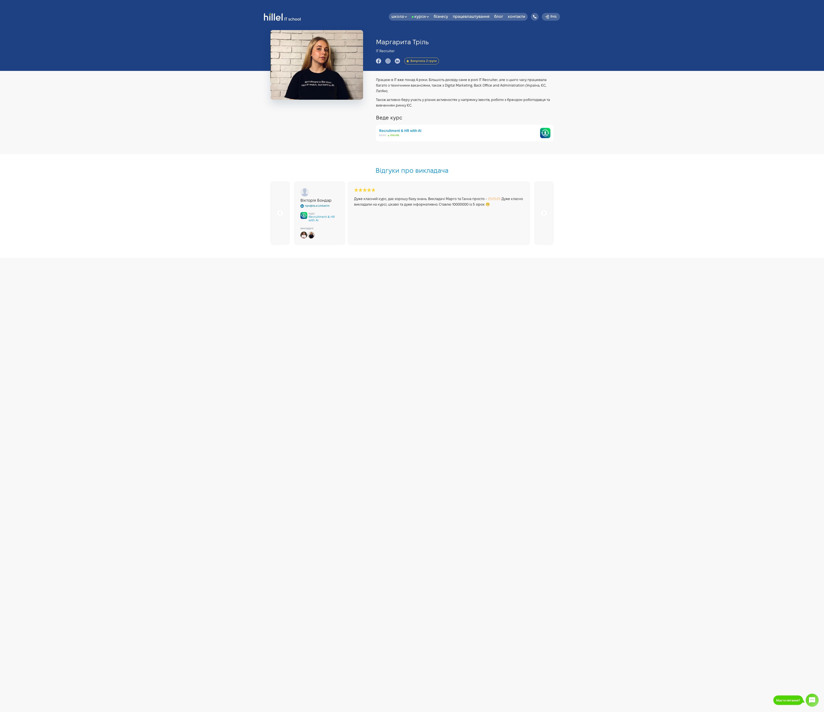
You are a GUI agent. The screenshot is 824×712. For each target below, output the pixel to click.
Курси (420, 17)
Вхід (553, 16)
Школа (397, 17)
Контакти (516, 17)
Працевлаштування (471, 17)
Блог (498, 17)
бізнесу (441, 17)
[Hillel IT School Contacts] (535, 17)
